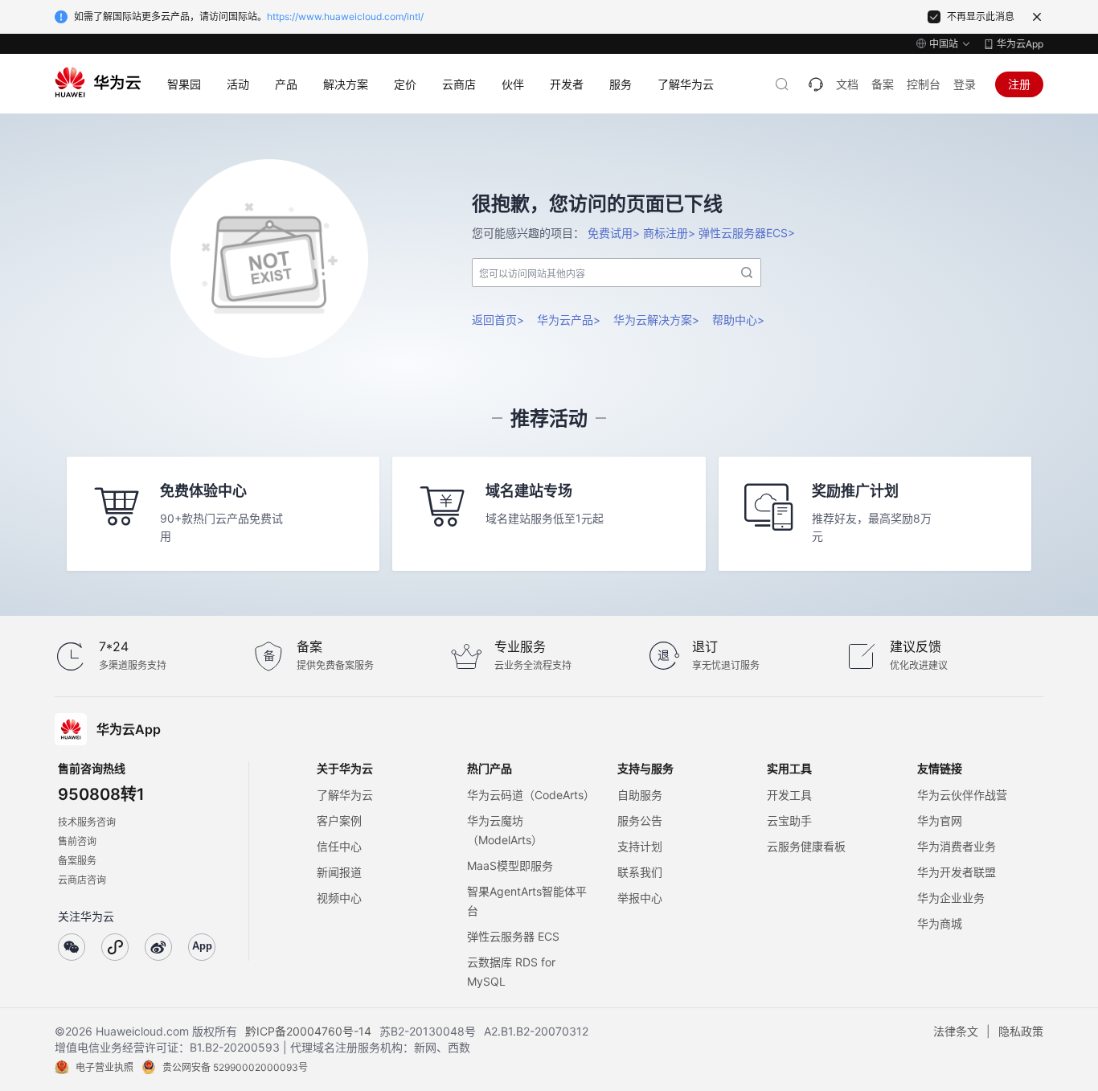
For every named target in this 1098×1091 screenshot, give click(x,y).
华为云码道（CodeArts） (531, 795)
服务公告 (639, 820)
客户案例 (339, 820)
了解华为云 (345, 795)
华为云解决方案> (656, 319)
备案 (882, 84)
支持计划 (639, 846)
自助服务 (639, 795)
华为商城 (939, 923)
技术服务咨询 (87, 822)
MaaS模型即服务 (510, 865)
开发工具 (789, 795)
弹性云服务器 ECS (513, 936)
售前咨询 (77, 841)
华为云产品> (568, 319)
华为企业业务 (951, 897)
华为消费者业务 (956, 846)
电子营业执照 (104, 1067)
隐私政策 (1020, 1031)
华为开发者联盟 (956, 872)
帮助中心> (738, 319)
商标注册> (669, 233)
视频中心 (339, 897)
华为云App (1020, 44)
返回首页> (498, 319)
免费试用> (614, 233)
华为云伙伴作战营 (962, 795)
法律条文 (955, 1031)
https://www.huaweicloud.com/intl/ (345, 16)
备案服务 (77, 861)
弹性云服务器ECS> (747, 233)
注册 (1019, 84)
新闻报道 (339, 872)
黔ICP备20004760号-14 (308, 1031)
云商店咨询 (82, 880)
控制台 (923, 84)
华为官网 (939, 820)
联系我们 (639, 872)
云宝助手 (789, 820)
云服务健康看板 (806, 846)
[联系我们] (816, 84)
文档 (847, 84)
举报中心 (639, 897)
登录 (964, 84)
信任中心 (339, 846)
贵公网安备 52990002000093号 (235, 1067)
